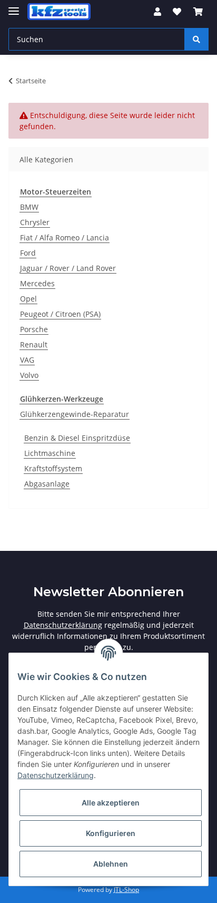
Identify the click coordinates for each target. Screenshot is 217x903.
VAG (27, 360)
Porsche (34, 329)
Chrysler (35, 222)
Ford (28, 253)
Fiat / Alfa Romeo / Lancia (64, 237)
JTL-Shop (126, 889)
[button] (157, 11)
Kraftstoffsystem (53, 468)
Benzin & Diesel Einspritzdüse (77, 438)
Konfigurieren (110, 833)
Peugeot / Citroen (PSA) (60, 314)
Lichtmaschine (49, 453)
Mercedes (37, 283)
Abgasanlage (47, 484)
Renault (33, 344)
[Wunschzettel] (177, 11)
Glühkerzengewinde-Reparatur (74, 414)
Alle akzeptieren (111, 802)
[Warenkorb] (198, 11)
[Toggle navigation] (13, 6)
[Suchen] (196, 39)
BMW (29, 207)
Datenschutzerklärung (63, 625)
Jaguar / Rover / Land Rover (68, 268)
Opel (28, 299)
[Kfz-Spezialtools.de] (59, 12)
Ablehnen (110, 863)
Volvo (29, 375)
